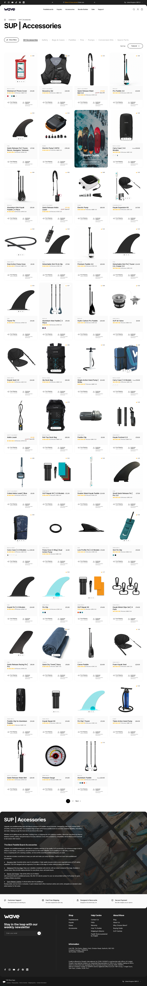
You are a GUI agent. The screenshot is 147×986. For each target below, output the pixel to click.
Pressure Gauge (48, 778)
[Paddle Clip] (91, 415)
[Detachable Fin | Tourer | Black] (20, 299)
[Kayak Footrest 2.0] (126, 415)
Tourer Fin (11, 321)
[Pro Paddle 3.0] (126, 69)
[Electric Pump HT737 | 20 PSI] (91, 186)
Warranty (94, 925)
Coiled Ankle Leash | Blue (17, 493)
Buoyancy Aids (11, 862)
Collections (12, 20)
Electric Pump (82, 207)
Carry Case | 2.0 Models (16, 550)
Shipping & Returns (97, 931)
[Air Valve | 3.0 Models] (126, 299)
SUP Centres (117, 931)
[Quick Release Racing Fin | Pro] (20, 643)
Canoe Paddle (83, 664)
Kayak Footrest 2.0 (120, 437)
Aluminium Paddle (84, 778)
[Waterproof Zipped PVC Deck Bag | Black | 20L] (56, 358)
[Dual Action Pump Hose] (20, 242)
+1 (16, 96)
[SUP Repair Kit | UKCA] (91, 585)
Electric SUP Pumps (13, 874)
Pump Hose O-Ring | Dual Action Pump (52, 551)
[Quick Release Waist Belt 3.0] (91, 69)
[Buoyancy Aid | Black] (56, 69)
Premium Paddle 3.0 (85, 264)
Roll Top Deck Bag (49, 437)
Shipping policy (32, 982)
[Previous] (52, 2)
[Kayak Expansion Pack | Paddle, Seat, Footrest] (126, 186)
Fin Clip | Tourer (83, 721)
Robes (71, 925)
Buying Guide (118, 928)
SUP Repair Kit (83, 607)
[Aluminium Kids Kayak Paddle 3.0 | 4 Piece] (20, 186)
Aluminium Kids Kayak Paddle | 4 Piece (15, 208)
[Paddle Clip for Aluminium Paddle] (20, 699)
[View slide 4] (24, 82)
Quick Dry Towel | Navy (51, 664)
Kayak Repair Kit (48, 721)
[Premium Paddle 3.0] (91, 242)
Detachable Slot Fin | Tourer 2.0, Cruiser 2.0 (124, 265)
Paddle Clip (81, 437)
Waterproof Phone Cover (17, 91)
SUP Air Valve (118, 321)
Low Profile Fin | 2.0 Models (88, 550)
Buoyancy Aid (47, 91)
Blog (114, 920)
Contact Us (95, 920)
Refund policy (7, 982)
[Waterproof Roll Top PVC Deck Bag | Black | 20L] (56, 415)
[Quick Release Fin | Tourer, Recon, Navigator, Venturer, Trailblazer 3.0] (20, 126)
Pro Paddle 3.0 (118, 91)
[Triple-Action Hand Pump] (126, 699)
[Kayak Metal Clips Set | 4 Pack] (126, 585)
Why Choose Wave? (120, 925)
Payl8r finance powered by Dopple (99, 935)
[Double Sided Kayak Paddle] (91, 471)
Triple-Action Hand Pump (122, 721)
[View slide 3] (22, 82)
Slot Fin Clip (117, 550)
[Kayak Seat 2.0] (20, 358)
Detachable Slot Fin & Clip (52, 264)
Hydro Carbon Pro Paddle (87, 321)
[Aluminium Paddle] (91, 756)
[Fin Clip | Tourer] (91, 699)
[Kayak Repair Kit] (56, 699)
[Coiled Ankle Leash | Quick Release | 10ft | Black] (56, 186)
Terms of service (23, 982)
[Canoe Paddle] (91, 643)
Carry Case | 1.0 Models (122, 380)
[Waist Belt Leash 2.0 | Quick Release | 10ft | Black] (20, 756)
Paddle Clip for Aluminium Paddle (17, 722)
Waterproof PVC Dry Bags (15, 868)
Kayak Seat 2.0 (13, 380)
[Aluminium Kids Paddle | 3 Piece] (56, 299)
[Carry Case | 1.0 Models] (126, 358)
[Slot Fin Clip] (126, 528)
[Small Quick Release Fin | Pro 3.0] (126, 471)
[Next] (94, 2)
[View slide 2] (20, 82)
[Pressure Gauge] (56, 756)
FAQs (93, 922)
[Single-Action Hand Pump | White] (91, 358)
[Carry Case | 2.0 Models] (20, 528)
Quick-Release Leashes (14, 882)
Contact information (41, 982)
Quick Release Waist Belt (17, 778)
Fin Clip (45, 607)
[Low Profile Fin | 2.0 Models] (91, 528)
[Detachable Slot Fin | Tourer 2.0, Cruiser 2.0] (126, 242)
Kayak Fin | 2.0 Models (16, 607)
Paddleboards (73, 920)
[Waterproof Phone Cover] (20, 69)
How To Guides (96, 928)
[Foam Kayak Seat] (126, 643)
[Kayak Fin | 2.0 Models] (20, 585)
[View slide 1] (18, 82)
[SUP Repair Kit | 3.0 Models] (56, 471)
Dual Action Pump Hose (16, 264)
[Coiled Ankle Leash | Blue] (20, 471)
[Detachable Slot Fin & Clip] (56, 242)
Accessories (73, 928)
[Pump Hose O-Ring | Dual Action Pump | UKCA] (56, 528)
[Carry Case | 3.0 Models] (126, 126)
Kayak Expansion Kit (121, 207)
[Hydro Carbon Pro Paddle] (91, 299)
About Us (116, 922)
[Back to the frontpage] (5, 20)
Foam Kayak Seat (119, 664)
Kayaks (71, 922)
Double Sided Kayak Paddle (88, 493)
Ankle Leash (12, 437)
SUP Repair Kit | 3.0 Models (53, 493)
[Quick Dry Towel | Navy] (56, 643)
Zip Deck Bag (47, 380)
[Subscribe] (39, 933)
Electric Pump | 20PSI (50, 148)
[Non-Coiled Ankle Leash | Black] (20, 415)
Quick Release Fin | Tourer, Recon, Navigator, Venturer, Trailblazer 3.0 (18, 150)
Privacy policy (15, 982)
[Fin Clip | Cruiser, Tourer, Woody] (56, 585)
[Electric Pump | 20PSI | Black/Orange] (56, 126)
